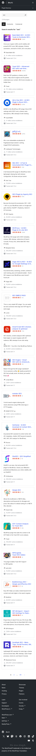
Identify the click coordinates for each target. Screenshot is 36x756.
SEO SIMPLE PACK (19, 295)
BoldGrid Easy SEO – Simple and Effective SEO (21, 583)
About (4, 684)
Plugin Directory (6, 8)
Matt (4, 718)
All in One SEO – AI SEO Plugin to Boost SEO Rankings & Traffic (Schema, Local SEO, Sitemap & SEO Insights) (21, 101)
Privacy (4, 694)
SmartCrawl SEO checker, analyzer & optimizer (21, 328)
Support (4, 703)
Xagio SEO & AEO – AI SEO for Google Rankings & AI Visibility (22, 263)
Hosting (4, 691)
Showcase (22, 684)
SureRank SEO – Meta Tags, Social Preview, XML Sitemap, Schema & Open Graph (22, 643)
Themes (21, 688)
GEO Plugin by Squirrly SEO (22, 194)
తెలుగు (8, 732)
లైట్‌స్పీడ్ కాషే (16, 131)
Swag (21, 709)
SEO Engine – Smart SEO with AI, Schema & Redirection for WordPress (22, 361)
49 (20, 675)
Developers (5, 706)
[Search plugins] (25, 15)
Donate (22, 706)
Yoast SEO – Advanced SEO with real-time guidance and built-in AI (21, 68)
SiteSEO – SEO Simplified (21, 456)
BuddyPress (6, 724)
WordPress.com (8, 715)
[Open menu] (33, 2)
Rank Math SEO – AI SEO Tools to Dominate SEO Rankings (21, 36)
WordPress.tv (7, 709)
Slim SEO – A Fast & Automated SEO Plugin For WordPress (22, 164)
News (3, 688)
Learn (3, 700)
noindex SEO (17, 393)
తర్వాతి (24, 675)
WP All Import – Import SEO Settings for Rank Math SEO (20, 612)
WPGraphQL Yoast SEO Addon (18, 554)
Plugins (21, 691)
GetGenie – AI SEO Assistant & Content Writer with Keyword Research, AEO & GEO (22, 426)
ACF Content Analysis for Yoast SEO (20, 525)
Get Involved (23, 700)
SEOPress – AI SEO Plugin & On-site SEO (20, 229)
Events (21, 703)
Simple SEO (16, 490)
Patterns (21, 694)
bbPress (5, 721)
